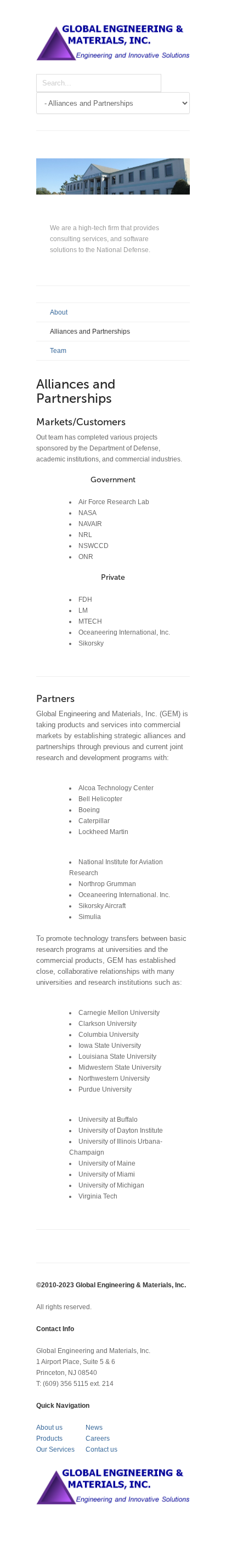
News (94, 1427)
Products (49, 1438)
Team (58, 351)
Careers (98, 1438)
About (58, 312)
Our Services (55, 1449)
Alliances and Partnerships (90, 331)
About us (49, 1427)
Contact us (101, 1449)
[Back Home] (113, 48)
